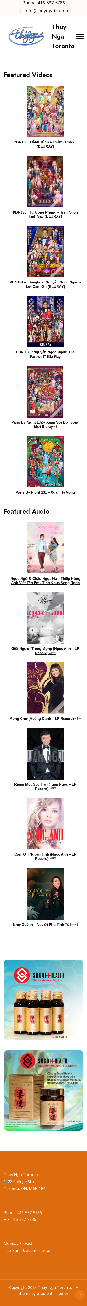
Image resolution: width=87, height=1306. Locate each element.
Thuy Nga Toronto (63, 36)
